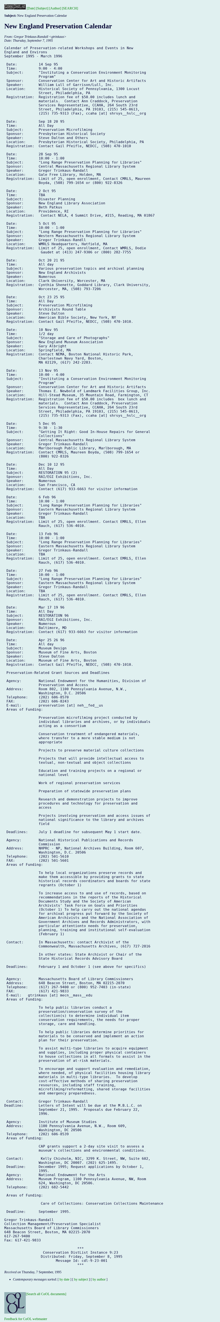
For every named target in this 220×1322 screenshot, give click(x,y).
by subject (81, 1279)
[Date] (31, 8)
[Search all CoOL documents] (46, 1294)
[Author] (55, 8)
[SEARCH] (70, 8)
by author (99, 1279)
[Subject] (42, 8)
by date (64, 1279)
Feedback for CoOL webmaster (25, 1319)
